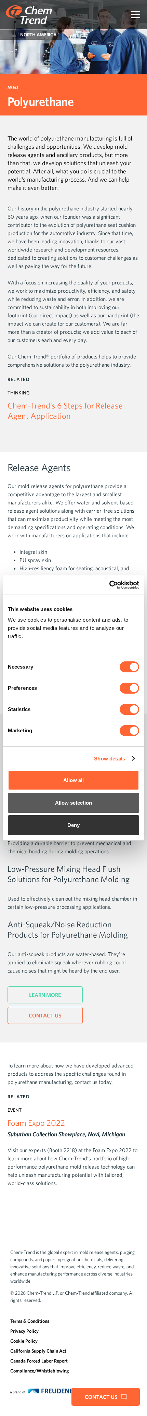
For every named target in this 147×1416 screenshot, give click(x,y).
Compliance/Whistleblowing (39, 1371)
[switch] (129, 688)
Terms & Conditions (29, 1321)
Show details (109, 758)
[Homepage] (29, 14)
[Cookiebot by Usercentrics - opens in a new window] (109, 585)
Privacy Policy (24, 1331)
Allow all (73, 780)
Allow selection (73, 803)
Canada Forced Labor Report (39, 1361)
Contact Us (45, 1015)
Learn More (45, 994)
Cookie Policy (24, 1341)
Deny (73, 825)
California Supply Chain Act (38, 1351)
